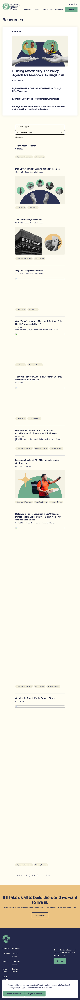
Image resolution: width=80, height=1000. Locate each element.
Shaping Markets (56, 448)
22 (43, 875)
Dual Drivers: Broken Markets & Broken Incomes (37, 169)
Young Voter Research (25, 146)
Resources (59, 9)
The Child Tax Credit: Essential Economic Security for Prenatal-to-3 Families (38, 378)
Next (48, 875)
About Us (27, 9)
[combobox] (40, 127)
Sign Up (60, 961)
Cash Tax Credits (34, 418)
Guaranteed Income (35, 365)
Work (37, 9)
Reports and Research (24, 157)
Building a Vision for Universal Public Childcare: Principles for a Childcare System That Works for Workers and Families (38, 517)
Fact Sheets (21, 208)
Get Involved (48, 9)
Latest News (73, 4)
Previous (19, 875)
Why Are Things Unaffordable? (29, 270)
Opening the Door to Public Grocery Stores (35, 698)
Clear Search (19, 137)
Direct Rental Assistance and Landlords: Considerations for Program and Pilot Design (36, 432)
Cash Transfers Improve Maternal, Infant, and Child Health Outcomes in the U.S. (38, 322)
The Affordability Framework (28, 219)
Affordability (39, 157)
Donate (71, 9)
